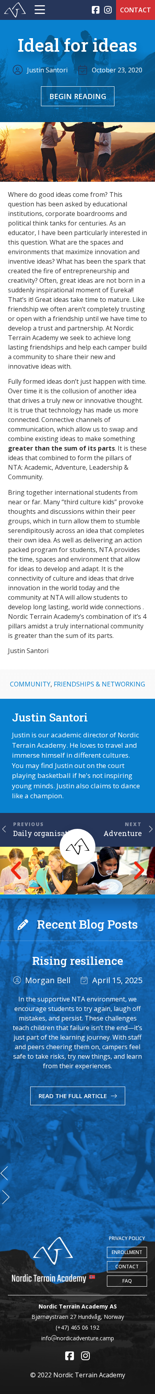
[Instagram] (108, 10)
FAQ (127, 1280)
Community (30, 684)
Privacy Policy (127, 1238)
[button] (16, 871)
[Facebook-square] (95, 10)
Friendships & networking (99, 684)
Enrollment (127, 1252)
